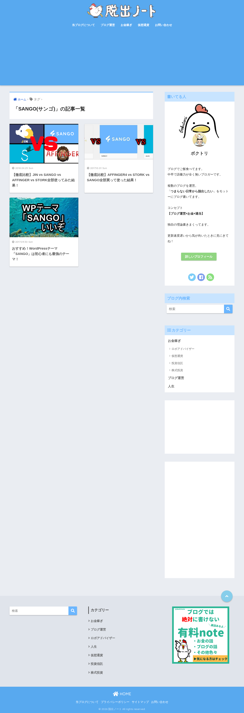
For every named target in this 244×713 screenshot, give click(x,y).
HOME (125, 693)
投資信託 (177, 363)
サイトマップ (140, 701)
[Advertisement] (122, 58)
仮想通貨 (143, 24)
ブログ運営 (108, 24)
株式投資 (177, 370)
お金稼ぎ (126, 24)
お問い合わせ (163, 24)
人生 (171, 386)
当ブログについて (83, 24)
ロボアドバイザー (183, 348)
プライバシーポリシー (115, 701)
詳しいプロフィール (199, 256)
